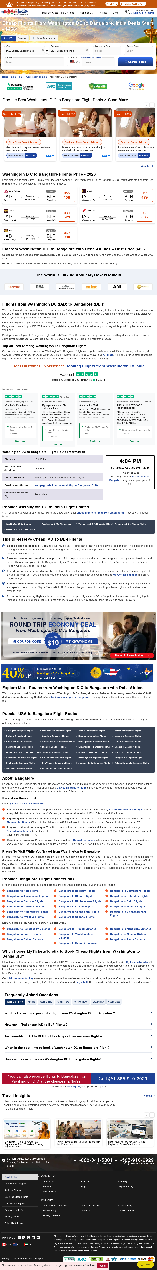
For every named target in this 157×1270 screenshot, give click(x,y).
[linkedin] (34, 1237)
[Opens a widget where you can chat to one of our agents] (145, 1264)
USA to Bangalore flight (71, 787)
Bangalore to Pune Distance (24, 934)
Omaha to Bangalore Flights (19, 768)
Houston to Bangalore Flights (92, 736)
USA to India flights (125, 574)
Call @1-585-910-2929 (123, 1078)
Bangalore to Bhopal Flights (76, 896)
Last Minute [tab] (98, 1001)
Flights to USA (87, 12)
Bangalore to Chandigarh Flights (79, 911)
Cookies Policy (125, 1205)
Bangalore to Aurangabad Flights (27, 911)
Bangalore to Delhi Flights (126, 901)
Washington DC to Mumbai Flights (130, 523)
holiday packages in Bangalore (70, 697)
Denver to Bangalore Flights (128, 741)
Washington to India (36, 76)
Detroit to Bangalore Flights (128, 752)
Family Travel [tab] (62, 1001)
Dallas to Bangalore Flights (19, 736)
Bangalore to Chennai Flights (77, 917)
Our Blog (122, 1181)
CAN (8, 1244)
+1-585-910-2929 (134, 1159)
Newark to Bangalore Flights (128, 736)
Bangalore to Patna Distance (128, 939)
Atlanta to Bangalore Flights (91, 730)
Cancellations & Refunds (55, 1205)
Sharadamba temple (19, 831)
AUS (19, 1244)
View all (148, 1095)
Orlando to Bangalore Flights (128, 746)
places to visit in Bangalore (27, 803)
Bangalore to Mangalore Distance (130, 929)
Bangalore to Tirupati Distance (77, 929)
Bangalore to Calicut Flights (76, 906)
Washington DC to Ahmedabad (56, 523)
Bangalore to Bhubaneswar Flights (80, 901)
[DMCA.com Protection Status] (96, 1259)
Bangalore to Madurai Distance (78, 943)
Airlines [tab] (31, 1001)
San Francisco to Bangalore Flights (58, 741)
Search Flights (137, 62)
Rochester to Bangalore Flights (57, 768)
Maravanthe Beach (18, 822)
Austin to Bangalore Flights (19, 741)
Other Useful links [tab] (14, 1223)
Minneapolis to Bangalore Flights (93, 741)
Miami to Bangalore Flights (54, 746)
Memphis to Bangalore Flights (129, 757)
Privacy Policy (49, 1210)
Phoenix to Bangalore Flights (19, 746)
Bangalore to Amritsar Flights (25, 901)
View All (145, 166)
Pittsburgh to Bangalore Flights (93, 757)
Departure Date (102, 46)
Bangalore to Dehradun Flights (129, 896)
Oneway (22, 38)
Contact (86, 57)
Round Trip (8, 38)
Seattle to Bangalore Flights (55, 736)
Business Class (50, 12)
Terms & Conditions (90, 1205)
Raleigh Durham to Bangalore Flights (132, 763)
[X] (24, 1237)
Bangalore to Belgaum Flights (77, 890)
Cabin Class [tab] (114, 1001)
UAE (30, 1244)
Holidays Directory (51, 1215)
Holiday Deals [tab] (12, 1216)
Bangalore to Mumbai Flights (128, 906)
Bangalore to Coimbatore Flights (130, 890)
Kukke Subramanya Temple (126, 809)
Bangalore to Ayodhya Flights (25, 917)
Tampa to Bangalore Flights (55, 752)
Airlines (104, 12)
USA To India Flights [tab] (15, 1183)
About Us (84, 1181)
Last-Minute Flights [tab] (15, 1203)
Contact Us (48, 1181)
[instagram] (29, 1237)
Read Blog (112, 3)
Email (9, 57)
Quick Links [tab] (11, 1176)
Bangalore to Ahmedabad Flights (27, 896)
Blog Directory (49, 1191)
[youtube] (39, 1237)
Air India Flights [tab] (13, 1190)
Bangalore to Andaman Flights (26, 906)
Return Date (133, 46)
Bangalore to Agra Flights (23, 890)
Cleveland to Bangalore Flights (56, 757)
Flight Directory (125, 1186)
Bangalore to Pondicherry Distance (28, 929)
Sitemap (47, 1186)
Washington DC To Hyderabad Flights (95, 523)
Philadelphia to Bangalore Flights (21, 757)
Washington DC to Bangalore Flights (23, 752)
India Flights (68, 12)
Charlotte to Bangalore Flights (92, 752)
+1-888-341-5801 (93, 1159)
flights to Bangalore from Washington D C (49, 1078)
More (116, 12)
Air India (108, 354)
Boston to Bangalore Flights (128, 730)
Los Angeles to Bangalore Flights (94, 746)
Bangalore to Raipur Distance (25, 939)
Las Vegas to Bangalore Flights (57, 763)
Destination (56, 46)
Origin (9, 46)
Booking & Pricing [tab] (14, 1001)
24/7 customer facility (20, 978)
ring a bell (81, 982)
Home (5, 76)
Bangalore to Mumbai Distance (129, 934)
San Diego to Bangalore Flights (20, 763)
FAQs (83, 1186)
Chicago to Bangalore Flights (19, 730)
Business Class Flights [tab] (16, 1196)
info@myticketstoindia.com (138, 1163)
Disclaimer (85, 1210)
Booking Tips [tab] (45, 1001)
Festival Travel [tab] (81, 1001)
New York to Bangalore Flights (56, 730)
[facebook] (20, 1237)
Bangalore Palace (84, 840)
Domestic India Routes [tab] (16, 1210)
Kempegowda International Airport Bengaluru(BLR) (66, 485)
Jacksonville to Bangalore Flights (94, 763)
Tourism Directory (127, 1210)
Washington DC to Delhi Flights (20, 529)
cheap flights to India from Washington (101, 512)
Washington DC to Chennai (18, 523)
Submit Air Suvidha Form (133, 3)
